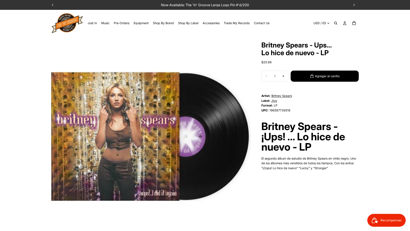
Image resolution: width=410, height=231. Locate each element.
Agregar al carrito (327, 76)
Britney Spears (281, 96)
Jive (274, 100)
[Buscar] (335, 23)
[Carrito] (354, 23)
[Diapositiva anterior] (52, 5)
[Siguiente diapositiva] (354, 5)
